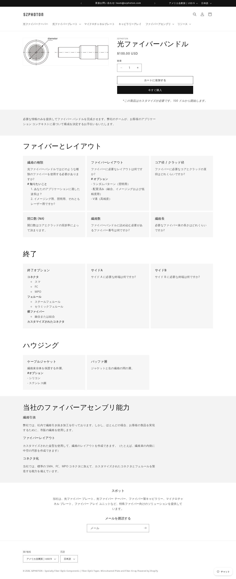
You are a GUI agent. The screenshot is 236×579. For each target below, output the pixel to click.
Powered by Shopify (148, 571)
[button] (66, 24)
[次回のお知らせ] (155, 3)
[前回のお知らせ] (81, 3)
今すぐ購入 (155, 90)
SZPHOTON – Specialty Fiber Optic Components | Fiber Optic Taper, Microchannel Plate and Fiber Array (84, 571)
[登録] (145, 528)
